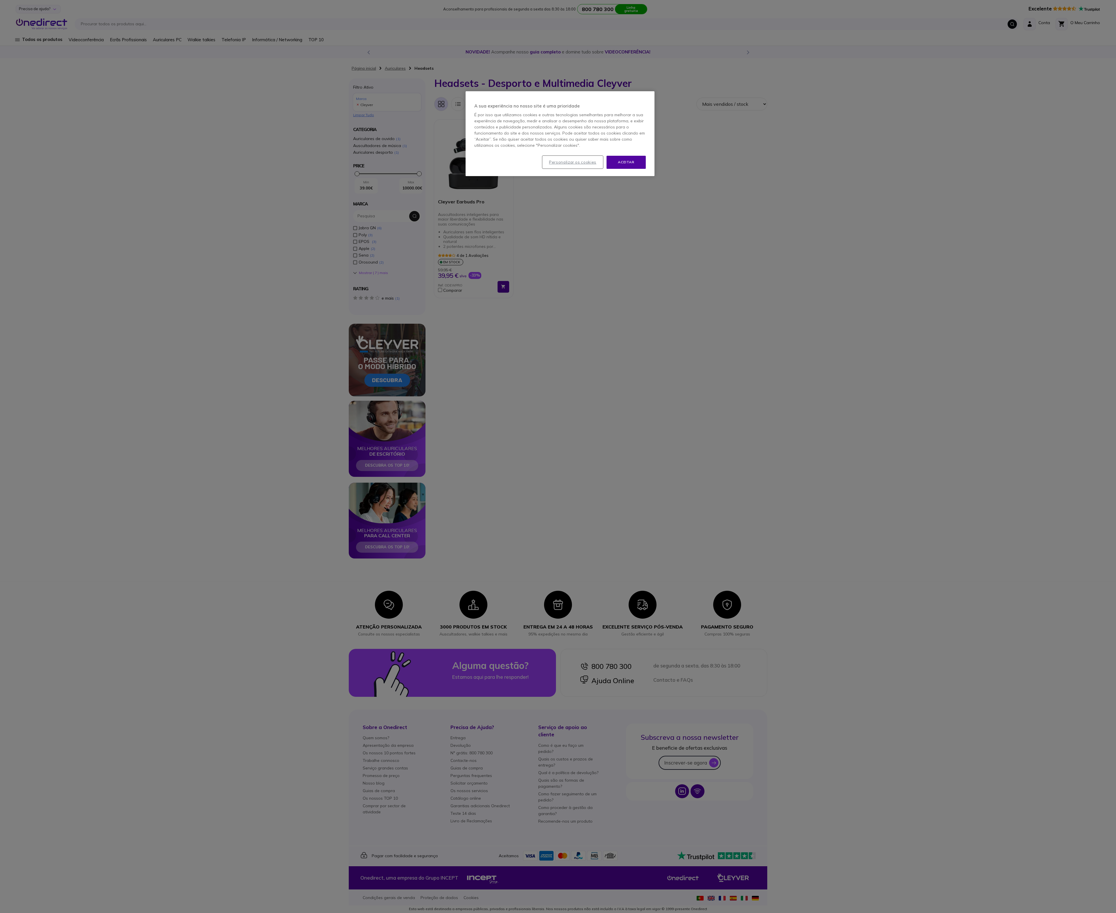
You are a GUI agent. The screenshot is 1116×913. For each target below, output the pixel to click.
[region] (560, 133)
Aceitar (626, 162)
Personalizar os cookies (572, 162)
